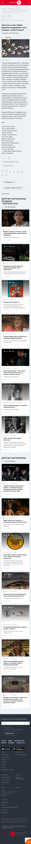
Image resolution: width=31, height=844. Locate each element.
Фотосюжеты (6, 757)
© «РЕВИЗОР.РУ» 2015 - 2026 (21, 833)
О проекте (4, 800)
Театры (3, 790)
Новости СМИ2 (5, 193)
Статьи (3, 752)
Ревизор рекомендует (20, 778)
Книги (18, 787)
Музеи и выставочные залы (7, 792)
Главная (4, 8)
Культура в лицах (7, 770)
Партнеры (4, 810)
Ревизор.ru (9, 37)
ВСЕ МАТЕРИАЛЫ (10, 207)
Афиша (18, 775)
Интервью (4, 755)
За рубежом (5, 782)
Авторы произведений (7, 807)
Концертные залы (6, 794)
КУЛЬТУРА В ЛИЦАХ (10, 402)
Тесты (3, 765)
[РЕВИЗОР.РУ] (15, 2)
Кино (10, 741)
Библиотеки (4, 795)
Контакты (4, 812)
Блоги (3, 767)
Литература (11, 8)
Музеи (3, 743)
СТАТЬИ (7, 263)
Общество (21, 743)
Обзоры (4, 762)
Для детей (19, 752)
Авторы (4, 805)
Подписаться (9, 733)
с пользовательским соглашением (13, 729)
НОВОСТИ (13, 20)
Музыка (11, 743)
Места (3, 787)
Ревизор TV (5, 760)
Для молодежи (21, 755)
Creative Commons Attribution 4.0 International (14, 827)
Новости (18, 8)
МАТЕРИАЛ (20, 20)
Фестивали (5, 780)
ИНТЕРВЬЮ (7, 229)
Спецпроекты (6, 777)
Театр (3, 741)
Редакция (4, 802)
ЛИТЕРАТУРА (6, 20)
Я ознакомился (8, 727)
